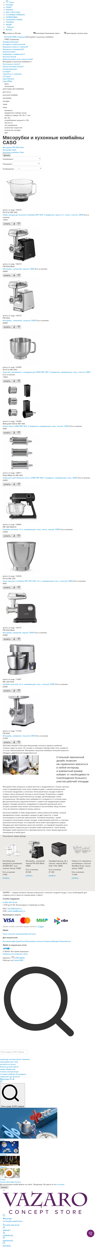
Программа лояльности (35, 941)
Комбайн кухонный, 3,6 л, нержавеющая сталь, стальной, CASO (29, 684)
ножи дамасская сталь (9, 1061)
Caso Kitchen (8, 79)
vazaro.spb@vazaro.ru (16, 911)
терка (5, 104)
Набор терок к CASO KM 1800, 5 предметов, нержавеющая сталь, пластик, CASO (36, 426)
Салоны (3, 1182)
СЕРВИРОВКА (11, 17)
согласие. (61, 1184)
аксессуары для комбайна (13, 88)
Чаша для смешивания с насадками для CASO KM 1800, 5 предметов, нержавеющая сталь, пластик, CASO (46, 372)
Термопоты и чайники (12, 74)
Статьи (33, 934)
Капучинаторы (9, 51)
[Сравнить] (14, 224)
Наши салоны (8, 934)
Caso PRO (7, 81)
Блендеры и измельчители (14, 44)
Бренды (9, 29)
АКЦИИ (9, 24)
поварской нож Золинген (10, 1076)
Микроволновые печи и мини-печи (18, 59)
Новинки (10, 27)
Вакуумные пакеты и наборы (15, 46)
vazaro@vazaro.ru (14, 908)
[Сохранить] (19, 224)
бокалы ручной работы (9, 1066)
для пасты (7, 92)
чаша (5, 107)
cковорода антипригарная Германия (15, 1059)
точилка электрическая (9, 1071)
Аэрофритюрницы (10, 41)
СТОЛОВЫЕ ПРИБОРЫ (15, 14)
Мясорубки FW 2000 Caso (13, 147)
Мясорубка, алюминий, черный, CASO (18, 632)
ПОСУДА (9, 4)
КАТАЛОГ (8, 37)
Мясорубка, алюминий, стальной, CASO (19, 735)
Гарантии (49, 941)
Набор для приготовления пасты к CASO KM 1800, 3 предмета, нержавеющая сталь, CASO (40, 477)
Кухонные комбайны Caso (13, 152)
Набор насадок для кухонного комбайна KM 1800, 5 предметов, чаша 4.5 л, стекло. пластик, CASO (43, 214)
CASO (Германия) (19, 37)
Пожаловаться (65, 941)
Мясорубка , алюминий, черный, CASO (19, 269)
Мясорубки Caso (9, 150)
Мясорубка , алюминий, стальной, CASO (19, 320)
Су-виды (7, 71)
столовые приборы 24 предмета (13, 1074)
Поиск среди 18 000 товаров (12, 1106)
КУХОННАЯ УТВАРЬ (14, 19)
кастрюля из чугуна (8, 1064)
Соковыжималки (10, 69)
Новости (27, 934)
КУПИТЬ (7, 224)
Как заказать (8, 941)
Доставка (16, 941)
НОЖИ (8, 7)
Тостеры (7, 76)
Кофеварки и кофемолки (14, 54)
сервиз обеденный (7, 1069)
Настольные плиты (11, 64)
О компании (19, 934)
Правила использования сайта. (15, 954)
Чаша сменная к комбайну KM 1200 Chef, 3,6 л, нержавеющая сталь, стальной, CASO (38, 581)
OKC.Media (20, 957)
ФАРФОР (9, 9)
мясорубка (7, 98)
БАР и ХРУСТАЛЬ (13, 12)
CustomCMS (18, 960)
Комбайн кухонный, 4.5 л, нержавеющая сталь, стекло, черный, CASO (31, 529)
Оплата (23, 941)
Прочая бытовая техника (13, 66)
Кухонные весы (9, 56)
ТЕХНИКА (10, 22)
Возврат (56, 941)
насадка (6, 101)
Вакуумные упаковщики (13, 49)
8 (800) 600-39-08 (10, 902)
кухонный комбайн (10, 95)
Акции (2, 1140)
